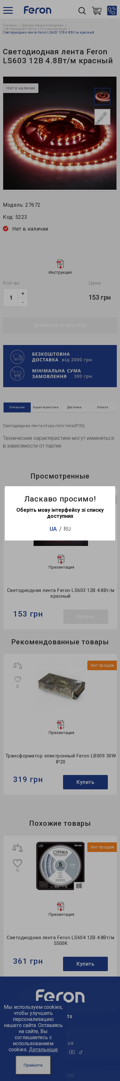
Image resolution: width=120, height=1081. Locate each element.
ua (53, 528)
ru (67, 528)
